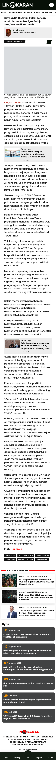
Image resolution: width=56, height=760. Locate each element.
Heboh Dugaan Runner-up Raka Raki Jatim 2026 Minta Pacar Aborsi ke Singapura (27, 652)
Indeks (50, 758)
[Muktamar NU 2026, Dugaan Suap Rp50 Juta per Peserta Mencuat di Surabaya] (9, 596)
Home (4, 12)
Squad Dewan (42, 559)
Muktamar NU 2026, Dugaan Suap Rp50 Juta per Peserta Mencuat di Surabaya (36, 597)
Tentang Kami (10, 737)
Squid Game (10, 559)
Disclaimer (47, 737)
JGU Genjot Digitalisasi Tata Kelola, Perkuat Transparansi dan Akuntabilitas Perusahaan (36, 613)
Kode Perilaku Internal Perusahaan (28, 742)
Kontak (35, 737)
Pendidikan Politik (26, 556)
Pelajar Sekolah (42, 556)
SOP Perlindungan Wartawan (28, 744)
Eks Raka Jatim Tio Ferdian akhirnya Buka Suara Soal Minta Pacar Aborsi (27, 635)
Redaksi (24, 737)
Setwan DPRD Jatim (25, 559)
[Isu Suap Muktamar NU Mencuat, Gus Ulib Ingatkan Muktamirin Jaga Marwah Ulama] (9, 580)
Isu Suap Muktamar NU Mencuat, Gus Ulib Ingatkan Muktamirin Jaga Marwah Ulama (36, 581)
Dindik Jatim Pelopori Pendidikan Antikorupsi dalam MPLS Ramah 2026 (33, 154)
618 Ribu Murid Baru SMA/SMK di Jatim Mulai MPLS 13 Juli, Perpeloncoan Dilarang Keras (35, 346)
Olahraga (47, 12)
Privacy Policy (40, 739)
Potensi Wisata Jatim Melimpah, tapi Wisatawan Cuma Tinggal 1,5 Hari (27, 701)
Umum (37, 12)
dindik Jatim (10, 556)
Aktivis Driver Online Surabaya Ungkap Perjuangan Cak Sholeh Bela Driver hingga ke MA (27, 668)
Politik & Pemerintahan (20, 12)
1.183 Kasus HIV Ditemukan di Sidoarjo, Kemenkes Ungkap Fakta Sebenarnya (27, 717)
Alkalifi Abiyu (18, 30)
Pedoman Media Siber (19, 739)
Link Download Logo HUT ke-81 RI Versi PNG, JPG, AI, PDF (28, 684)
